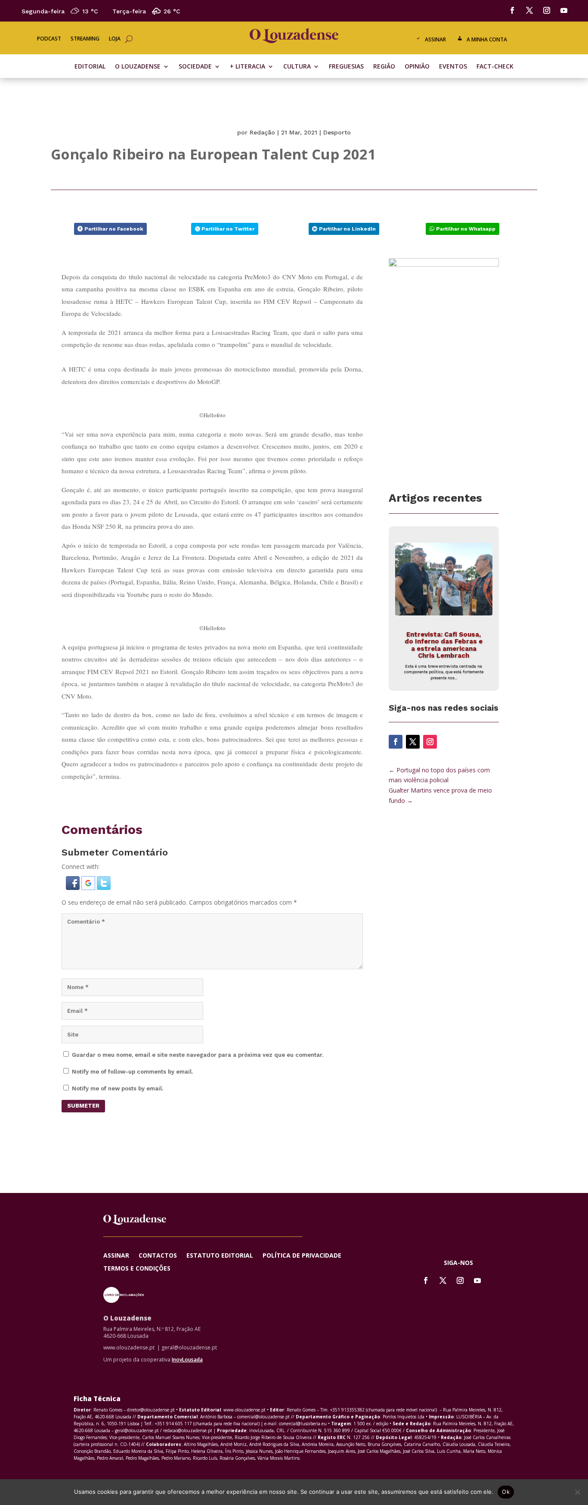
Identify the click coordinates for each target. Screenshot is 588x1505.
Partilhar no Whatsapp (465, 229)
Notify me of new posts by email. (117, 1088)
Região (384, 66)
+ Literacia (247, 66)
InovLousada (187, 1359)
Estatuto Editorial (219, 1255)
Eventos (453, 66)
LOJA (115, 39)
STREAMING (85, 39)
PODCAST (49, 39)
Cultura (297, 66)
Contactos (158, 1255)
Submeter (83, 1105)
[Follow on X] (529, 10)
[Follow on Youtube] (564, 10)
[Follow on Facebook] (512, 10)
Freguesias (346, 66)
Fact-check (495, 66)
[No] (577, 1492)
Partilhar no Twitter (227, 229)
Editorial (89, 66)
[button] (73, 888)
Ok (506, 1491)
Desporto (337, 132)
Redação (262, 132)
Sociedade (195, 66)
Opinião (417, 66)
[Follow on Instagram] (547, 10)
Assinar (435, 39)
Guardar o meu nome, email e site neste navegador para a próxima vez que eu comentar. (197, 1055)
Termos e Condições (136, 1268)
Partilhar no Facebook (113, 229)
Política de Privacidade (302, 1255)
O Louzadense (138, 66)
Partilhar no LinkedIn (347, 229)
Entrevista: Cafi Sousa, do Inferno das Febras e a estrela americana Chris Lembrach (444, 645)
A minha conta (487, 39)
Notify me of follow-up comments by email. (132, 1071)
